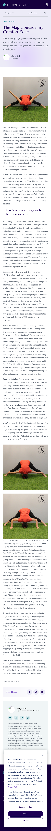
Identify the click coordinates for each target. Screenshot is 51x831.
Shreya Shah (15, 56)
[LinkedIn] (42, 692)
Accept (25, 814)
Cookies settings (25, 807)
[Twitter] (36, 692)
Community (9, 21)
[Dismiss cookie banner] (42, 755)
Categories (8, 13)
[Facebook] (29, 692)
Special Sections (32, 13)
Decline (25, 820)
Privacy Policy (13, 787)
